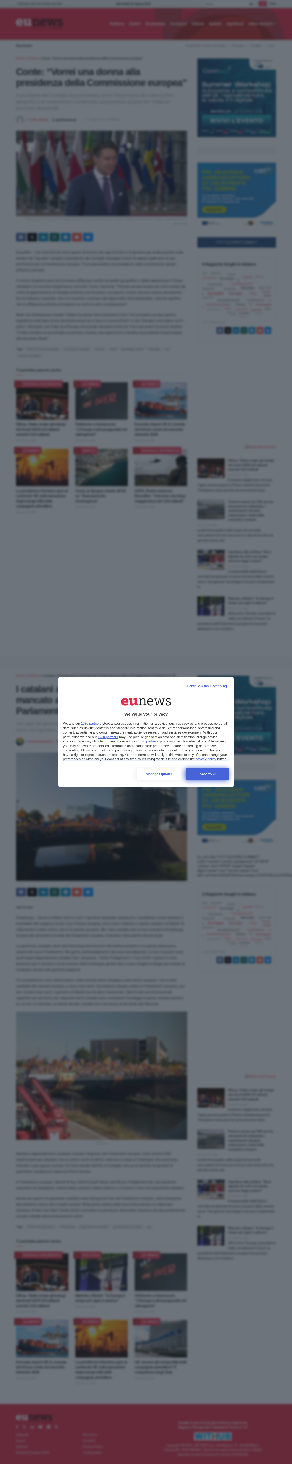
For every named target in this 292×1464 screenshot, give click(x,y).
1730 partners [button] (91, 723)
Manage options (159, 774)
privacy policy (206, 759)
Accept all (207, 774)
